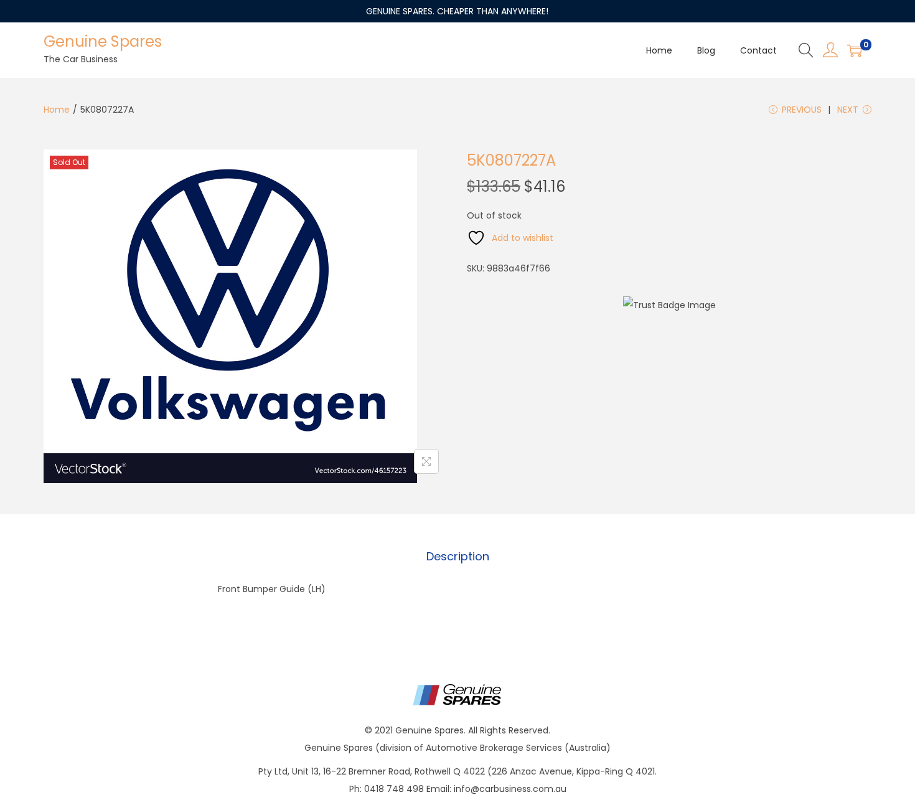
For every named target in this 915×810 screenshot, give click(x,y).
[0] (854, 50)
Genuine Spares (103, 41)
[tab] (457, 556)
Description (457, 556)
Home (57, 109)
